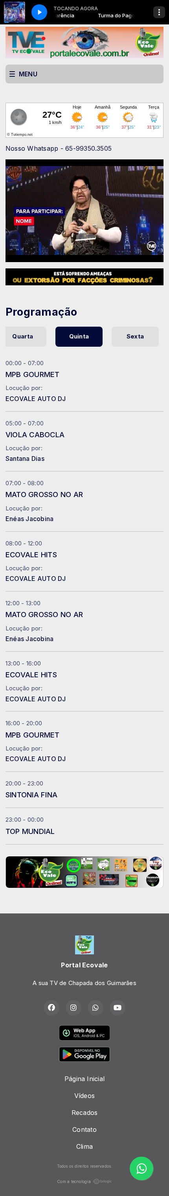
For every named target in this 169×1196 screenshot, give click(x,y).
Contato (84, 1129)
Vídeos (84, 1096)
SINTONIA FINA (31, 794)
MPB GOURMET (33, 374)
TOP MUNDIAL (30, 831)
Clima (84, 1146)
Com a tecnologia (74, 1181)
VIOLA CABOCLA (35, 434)
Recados (85, 1113)
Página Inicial (84, 1079)
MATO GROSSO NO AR (44, 494)
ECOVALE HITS (31, 554)
